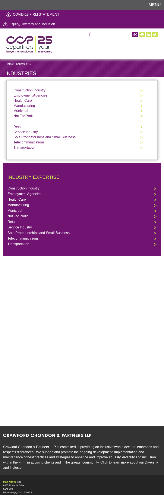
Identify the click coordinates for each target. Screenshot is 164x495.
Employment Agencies (30, 95)
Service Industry (25, 132)
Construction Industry (29, 90)
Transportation (24, 147)
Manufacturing (24, 105)
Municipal (20, 111)
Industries (21, 64)
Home (9, 64)
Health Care (22, 100)
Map (19, 481)
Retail (17, 127)
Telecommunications (29, 142)
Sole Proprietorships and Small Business (44, 137)
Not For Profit (23, 116)
